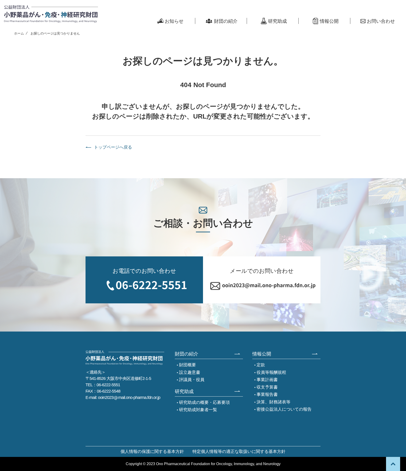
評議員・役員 (191, 379)
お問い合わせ (381, 21)
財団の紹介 (226, 21)
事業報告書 (267, 394)
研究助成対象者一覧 (198, 409)
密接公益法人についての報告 (284, 409)
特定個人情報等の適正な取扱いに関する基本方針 (238, 451)
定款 (261, 365)
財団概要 (187, 365)
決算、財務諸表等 (273, 402)
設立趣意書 (189, 372)
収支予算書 (267, 387)
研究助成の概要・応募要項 (204, 402)
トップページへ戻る (113, 147)
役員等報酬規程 (271, 372)
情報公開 (329, 21)
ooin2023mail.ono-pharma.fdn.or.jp (129, 397)
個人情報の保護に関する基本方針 (152, 451)
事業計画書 (267, 379)
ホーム (19, 33)
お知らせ (174, 21)
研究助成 (277, 21)
